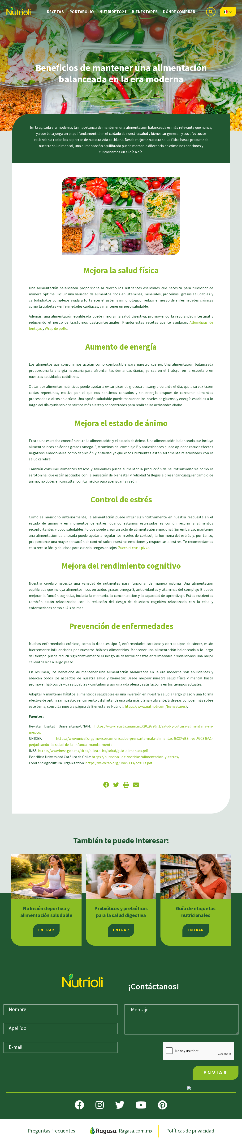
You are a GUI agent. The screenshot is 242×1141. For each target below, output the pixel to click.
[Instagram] (99, 1105)
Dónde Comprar (179, 12)
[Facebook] (79, 1105)
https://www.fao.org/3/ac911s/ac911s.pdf (118, 763)
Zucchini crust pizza (133, 548)
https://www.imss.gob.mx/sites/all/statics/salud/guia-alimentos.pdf (93, 751)
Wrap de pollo (56, 329)
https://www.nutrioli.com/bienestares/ (156, 706)
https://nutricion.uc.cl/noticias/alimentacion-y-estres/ (135, 757)
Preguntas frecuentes (52, 1131)
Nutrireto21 (112, 12)
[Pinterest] (162, 1105)
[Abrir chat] (211, 1110)
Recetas (55, 12)
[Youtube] (141, 1105)
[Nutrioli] (18, 10)
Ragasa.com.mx (135, 1131)
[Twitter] (120, 1105)
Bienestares (145, 12)
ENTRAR (46, 930)
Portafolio (81, 12)
